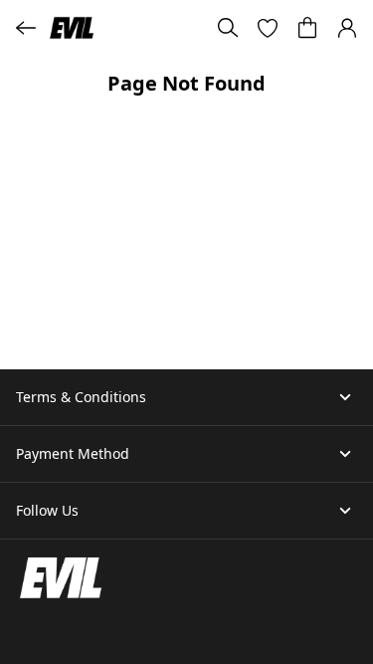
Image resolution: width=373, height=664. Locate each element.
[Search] (228, 28)
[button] (267, 28)
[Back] (26, 28)
